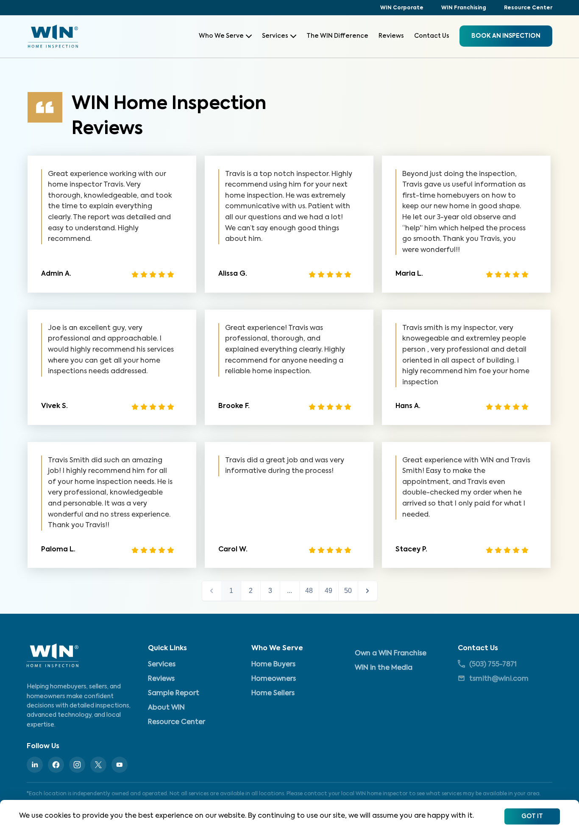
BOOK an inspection (505, 36)
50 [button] (348, 590)
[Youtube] (119, 765)
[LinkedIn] (35, 765)
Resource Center (528, 8)
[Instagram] (77, 765)
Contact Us (431, 36)
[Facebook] (56, 765)
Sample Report (173, 693)
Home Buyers (273, 664)
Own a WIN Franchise (390, 653)
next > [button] (367, 591)
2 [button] (251, 590)
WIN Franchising (463, 8)
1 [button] (231, 590)
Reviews (391, 36)
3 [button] (270, 590)
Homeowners (273, 679)
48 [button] (309, 590)
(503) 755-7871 (493, 664)
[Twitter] (98, 765)
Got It (532, 816)
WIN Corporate (401, 8)
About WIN (166, 707)
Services (275, 36)
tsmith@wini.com (499, 679)
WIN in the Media (383, 668)
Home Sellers (273, 693)
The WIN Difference (337, 36)
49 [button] (328, 590)
